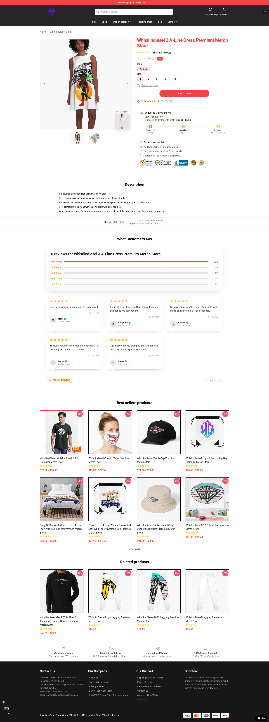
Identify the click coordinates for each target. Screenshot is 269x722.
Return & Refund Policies (149, 686)
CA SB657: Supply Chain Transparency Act (109, 695)
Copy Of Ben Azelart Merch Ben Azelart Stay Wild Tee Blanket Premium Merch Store (61, 529)
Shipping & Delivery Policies (150, 677)
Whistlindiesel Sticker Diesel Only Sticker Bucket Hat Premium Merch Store (156, 529)
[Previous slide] (44, 84)
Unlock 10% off (6, 708)
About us (93, 677)
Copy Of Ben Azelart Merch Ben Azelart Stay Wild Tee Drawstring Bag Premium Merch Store (110, 529)
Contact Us (142, 691)
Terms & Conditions (98, 682)
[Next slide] (127, 84)
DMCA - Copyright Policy (100, 691)
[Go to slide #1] (77, 138)
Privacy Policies (96, 686)
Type (139, 64)
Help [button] (263, 718)
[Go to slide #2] (94, 138)
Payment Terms (144, 682)
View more (135, 549)
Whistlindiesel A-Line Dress (152, 220)
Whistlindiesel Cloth (61, 31)
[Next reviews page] (220, 380)
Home (43, 31)
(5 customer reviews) (161, 52)
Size (139, 74)
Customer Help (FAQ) (147, 695)
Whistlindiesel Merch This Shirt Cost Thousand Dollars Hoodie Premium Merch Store (59, 621)
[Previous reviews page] (205, 380)
